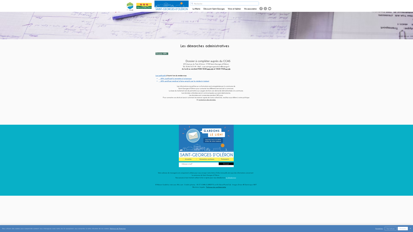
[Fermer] (410, 228)
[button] (196, 9)
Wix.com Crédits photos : (187, 185)
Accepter (403, 229)
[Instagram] (265, 8)
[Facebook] (261, 8)
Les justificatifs (161, 76)
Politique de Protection (118, 228)
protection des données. (207, 100)
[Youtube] (269, 8)
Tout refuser (391, 229)
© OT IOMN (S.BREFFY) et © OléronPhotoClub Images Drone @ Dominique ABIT (227, 185)
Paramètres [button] (379, 228)
